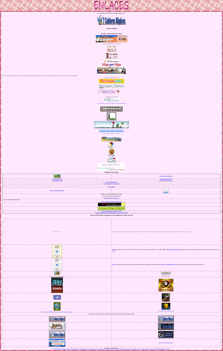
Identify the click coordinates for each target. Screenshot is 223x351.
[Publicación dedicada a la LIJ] (111, 119)
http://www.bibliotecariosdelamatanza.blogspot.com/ (111, 201)
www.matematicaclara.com (57, 180)
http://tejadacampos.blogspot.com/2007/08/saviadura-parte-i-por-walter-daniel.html (111, 212)
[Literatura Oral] (111, 73)
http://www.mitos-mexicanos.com (165, 180)
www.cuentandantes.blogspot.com (166, 176)
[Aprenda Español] (111, 170)
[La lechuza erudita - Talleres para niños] (111, 127)
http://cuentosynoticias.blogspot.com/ (57, 190)
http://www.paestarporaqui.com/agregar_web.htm (111, 211)
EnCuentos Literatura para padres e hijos (111, 183)
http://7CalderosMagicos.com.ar (166, 342)
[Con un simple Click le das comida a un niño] (57, 177)
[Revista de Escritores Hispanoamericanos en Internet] (111, 58)
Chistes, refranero (111, 186)
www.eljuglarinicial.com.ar (57, 179)
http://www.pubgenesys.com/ (111, 182)
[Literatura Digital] (111, 101)
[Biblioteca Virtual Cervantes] (111, 52)
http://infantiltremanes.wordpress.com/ (111, 198)
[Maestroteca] (111, 166)
